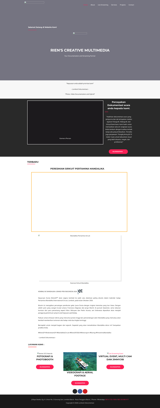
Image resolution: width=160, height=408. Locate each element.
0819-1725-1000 (110, 399)
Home (85, 5)
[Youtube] (85, 391)
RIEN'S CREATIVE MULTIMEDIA (80, 50)
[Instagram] (75, 391)
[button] (118, 151)
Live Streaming (103, 5)
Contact (131, 5)
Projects (123, 5)
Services (114, 5)
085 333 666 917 (123, 399)
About (93, 5)
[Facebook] (80, 391)
